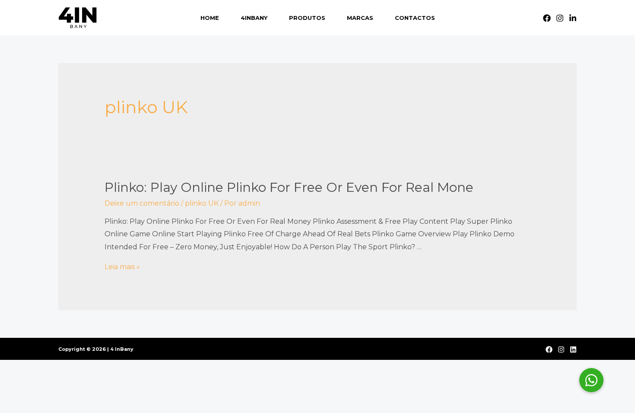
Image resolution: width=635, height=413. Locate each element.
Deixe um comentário (142, 203)
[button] (591, 380)
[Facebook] (547, 18)
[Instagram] (560, 18)
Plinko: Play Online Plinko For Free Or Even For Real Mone (289, 187)
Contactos (415, 17)
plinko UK (202, 203)
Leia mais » (122, 267)
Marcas (360, 17)
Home (209, 17)
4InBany (254, 17)
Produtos (307, 17)
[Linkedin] (573, 18)
